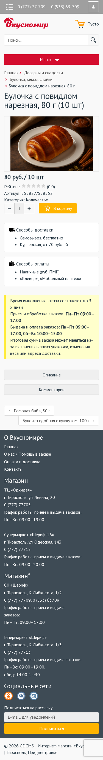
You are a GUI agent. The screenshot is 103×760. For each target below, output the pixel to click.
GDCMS (27, 745)
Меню (45, 59)
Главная (11, 446)
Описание (52, 375)
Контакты (13, 469)
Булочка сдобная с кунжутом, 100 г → (59, 420)
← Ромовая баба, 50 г (29, 410)
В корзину (62, 208)
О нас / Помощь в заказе (27, 454)
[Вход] (93, 6)
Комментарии (52, 389)
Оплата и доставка (22, 461)
